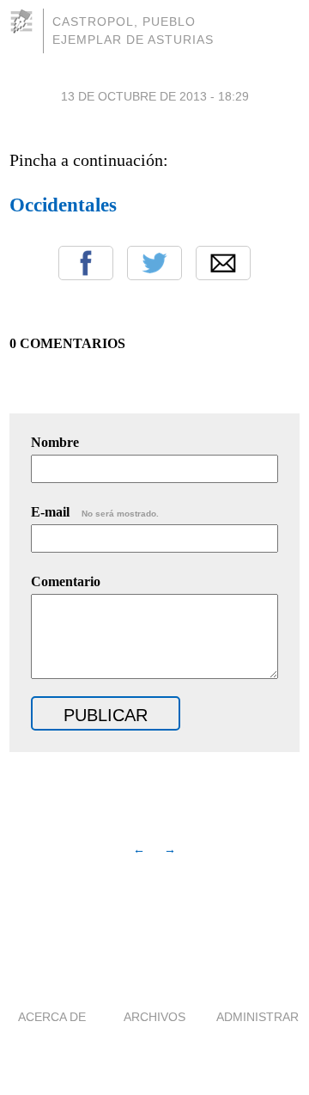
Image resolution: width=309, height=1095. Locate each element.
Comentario (65, 581)
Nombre (55, 442)
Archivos (154, 1017)
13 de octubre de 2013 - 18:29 (155, 96)
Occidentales (63, 204)
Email (223, 263)
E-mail (95, 512)
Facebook (85, 263)
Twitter (154, 263)
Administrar (257, 1017)
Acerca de (52, 1017)
